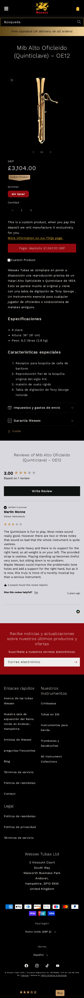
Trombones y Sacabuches (50, 743)
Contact (9, 793)
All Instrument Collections (51, 759)
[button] (28, 993)
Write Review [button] (42, 491)
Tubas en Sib (50, 714)
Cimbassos (48, 703)
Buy (60, 993)
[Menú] (6, 9)
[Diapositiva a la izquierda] (33, 152)
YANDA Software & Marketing (53, 975)
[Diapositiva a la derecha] (50, 152)
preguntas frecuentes (19, 750)
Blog (7, 761)
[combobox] (42, 22)
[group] (42, 473)
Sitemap (25, 975)
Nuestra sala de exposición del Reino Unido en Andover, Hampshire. (19, 722)
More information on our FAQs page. (35, 238)
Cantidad (13, 202)
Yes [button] (36, 592)
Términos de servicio (19, 772)
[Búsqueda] (79, 22)
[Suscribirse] (75, 662)
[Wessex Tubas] (42, 8)
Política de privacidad (20, 827)
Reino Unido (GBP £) (38, 931)
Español (38, 954)
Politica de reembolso (20, 782)
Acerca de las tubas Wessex (18, 701)
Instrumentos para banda (54, 728)
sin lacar (18, 194)
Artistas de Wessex (17, 739)
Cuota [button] (16, 431)
